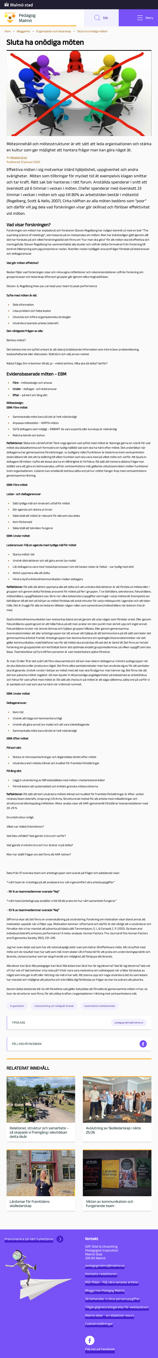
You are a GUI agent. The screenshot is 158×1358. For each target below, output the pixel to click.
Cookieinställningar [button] (99, 1324)
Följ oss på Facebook (100, 1349)
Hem (8, 31)
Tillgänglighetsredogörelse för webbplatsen (117, 1307)
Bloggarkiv (23, 31)
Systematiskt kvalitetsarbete (99, 1005)
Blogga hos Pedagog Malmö (104, 1290)
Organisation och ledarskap (53, 31)
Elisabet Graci (18, 157)
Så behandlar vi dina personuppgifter (112, 1299)
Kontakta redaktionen (101, 1274)
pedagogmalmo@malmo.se (104, 1266)
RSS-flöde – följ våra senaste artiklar (112, 1282)
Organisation (17, 1005)
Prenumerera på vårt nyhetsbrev (29, 1239)
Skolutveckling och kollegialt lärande (54, 1005)
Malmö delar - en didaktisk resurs (109, 1315)
